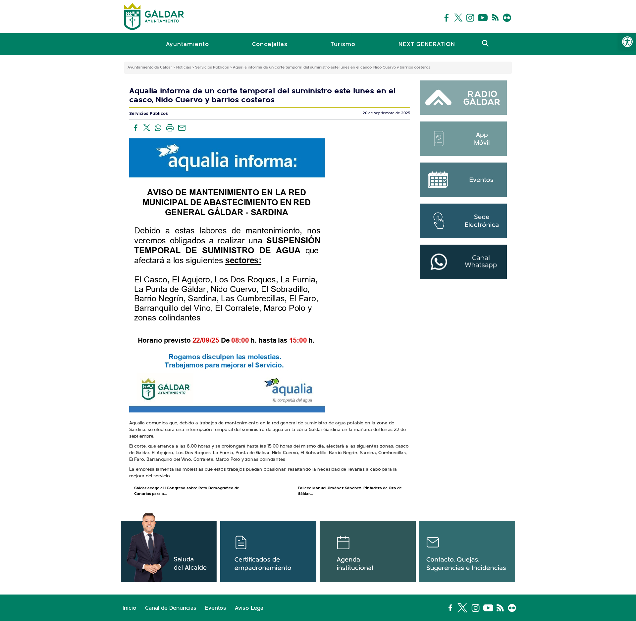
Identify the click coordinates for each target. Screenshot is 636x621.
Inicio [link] (129, 608)
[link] (627, 41)
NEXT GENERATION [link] (426, 45)
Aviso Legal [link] (250, 608)
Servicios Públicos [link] (148, 114)
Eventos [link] (215, 608)
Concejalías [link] (270, 45)
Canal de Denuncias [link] (170, 608)
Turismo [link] (343, 45)
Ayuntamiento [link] (187, 45)
